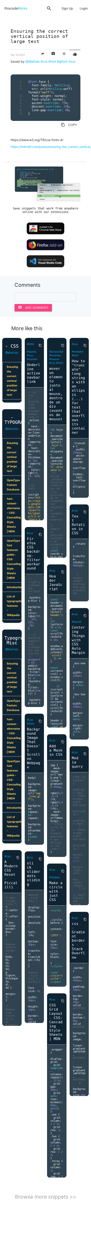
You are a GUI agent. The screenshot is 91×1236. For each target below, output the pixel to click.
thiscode (15, 8)
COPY (69, 125)
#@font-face (66, 61)
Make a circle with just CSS (56, 891)
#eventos (55, 355)
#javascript (56, 351)
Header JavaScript (56, 582)
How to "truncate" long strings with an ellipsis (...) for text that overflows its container (78, 397)
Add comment (33, 307)
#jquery (31, 351)
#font (52, 61)
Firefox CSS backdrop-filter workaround (33, 553)
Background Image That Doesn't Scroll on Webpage (33, 748)
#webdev (77, 351)
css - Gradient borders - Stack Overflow (78, 940)
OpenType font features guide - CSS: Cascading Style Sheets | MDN (14, 559)
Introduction (14, 587)
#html (30, 344)
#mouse (54, 359)
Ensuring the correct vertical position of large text (12, 380)
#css (44, 61)
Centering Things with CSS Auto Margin (78, 640)
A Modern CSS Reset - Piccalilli (11, 874)
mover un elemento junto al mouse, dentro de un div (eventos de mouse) (56, 393)
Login (84, 8)
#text (75, 355)
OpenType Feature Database (13, 485)
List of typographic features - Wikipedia (14, 606)
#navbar (32, 359)
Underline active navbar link (33, 373)
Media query (77, 762)
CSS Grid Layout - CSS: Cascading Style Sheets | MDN (56, 1022)
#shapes (54, 877)
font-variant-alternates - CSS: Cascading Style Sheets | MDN (14, 515)
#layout (76, 621)
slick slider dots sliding (33, 873)
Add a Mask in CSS (56, 750)
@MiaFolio (32, 61)
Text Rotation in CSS (78, 524)
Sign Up (67, 8)
